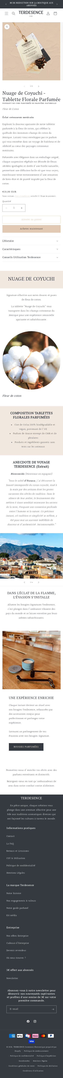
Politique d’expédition (46, 1056)
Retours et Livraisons (17, 851)
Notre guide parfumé (17, 908)
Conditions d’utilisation (33, 1071)
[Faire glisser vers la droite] (38, 86)
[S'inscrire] (52, 1009)
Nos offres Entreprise (17, 936)
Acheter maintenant (31, 229)
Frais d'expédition (22, 196)
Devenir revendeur (16, 950)
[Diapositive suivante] (38, 582)
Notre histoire (13, 893)
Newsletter (12, 978)
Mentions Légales (15, 873)
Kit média (11, 915)
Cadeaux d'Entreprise (17, 943)
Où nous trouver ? (16, 958)
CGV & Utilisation (15, 858)
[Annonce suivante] (57, 4)
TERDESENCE (19, 1047)
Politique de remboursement (36, 1051)
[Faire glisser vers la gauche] (24, 86)
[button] (6, 13)
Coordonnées (24, 1061)
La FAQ (10, 844)
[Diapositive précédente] (24, 582)
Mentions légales (40, 1061)
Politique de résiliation (48, 1066)
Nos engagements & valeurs (21, 901)
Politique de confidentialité (20, 866)
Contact (10, 836)
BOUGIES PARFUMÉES (26, 747)
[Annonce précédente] (6, 4)
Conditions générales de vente (21, 1066)
